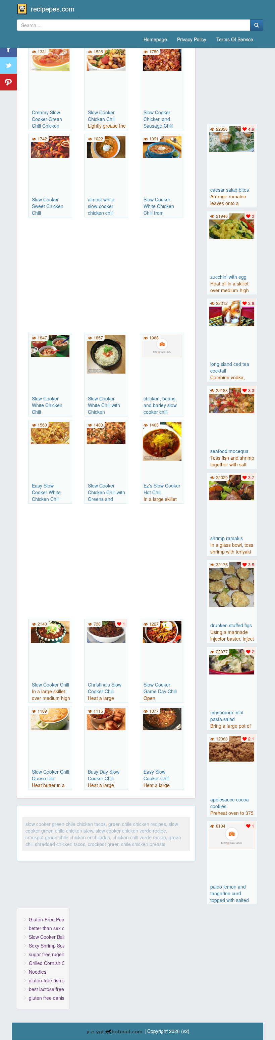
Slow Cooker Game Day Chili (160, 688)
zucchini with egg (228, 276)
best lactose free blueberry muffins (46, 989)
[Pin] (8, 82)
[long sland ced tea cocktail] (232, 312)
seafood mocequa (229, 451)
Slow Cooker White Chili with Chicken (104, 405)
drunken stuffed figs (231, 625)
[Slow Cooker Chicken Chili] (106, 59)
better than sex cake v (46, 928)
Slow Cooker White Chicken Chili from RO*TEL (159, 209)
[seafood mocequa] (232, 399)
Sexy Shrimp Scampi (46, 945)
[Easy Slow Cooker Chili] (162, 718)
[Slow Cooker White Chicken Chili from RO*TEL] (162, 146)
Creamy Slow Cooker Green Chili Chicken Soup (47, 122)
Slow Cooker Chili (50, 684)
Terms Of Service (234, 39)
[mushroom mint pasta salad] (232, 660)
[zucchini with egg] (232, 225)
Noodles (37, 971)
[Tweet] (8, 65)
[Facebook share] (8, 48)
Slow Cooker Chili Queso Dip (50, 775)
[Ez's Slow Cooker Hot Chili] (162, 440)
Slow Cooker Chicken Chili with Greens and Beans (106, 495)
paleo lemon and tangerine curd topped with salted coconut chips (229, 896)
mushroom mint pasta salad (226, 715)
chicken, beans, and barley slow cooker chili (160, 405)
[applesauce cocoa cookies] (232, 747)
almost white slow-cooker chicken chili (101, 206)
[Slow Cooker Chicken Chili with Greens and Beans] (106, 432)
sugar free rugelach (46, 954)
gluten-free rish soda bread (46, 980)
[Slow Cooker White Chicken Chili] (50, 345)
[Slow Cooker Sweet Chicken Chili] (50, 146)
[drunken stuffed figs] (232, 583)
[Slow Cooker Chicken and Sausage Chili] (162, 59)
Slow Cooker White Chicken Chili (47, 405)
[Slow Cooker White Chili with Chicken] (106, 353)
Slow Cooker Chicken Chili (101, 115)
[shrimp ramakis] (232, 486)
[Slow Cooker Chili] (50, 631)
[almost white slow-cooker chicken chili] (106, 146)
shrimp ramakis (226, 538)
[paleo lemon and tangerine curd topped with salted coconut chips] (232, 835)
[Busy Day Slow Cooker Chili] (106, 718)
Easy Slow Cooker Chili (156, 775)
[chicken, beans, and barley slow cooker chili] (162, 345)
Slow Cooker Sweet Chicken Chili (47, 206)
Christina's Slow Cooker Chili (104, 688)
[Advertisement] (106, 276)
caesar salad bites (229, 189)
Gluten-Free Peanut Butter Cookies (46, 919)
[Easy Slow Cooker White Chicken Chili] (50, 432)
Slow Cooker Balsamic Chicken (46, 936)
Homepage (155, 39)
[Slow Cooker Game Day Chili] (162, 631)
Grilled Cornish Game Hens (46, 963)
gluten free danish (46, 997)
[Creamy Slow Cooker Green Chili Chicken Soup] (50, 59)
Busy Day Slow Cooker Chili (103, 775)
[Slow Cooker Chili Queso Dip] (50, 718)
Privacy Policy (191, 39)
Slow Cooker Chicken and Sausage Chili (158, 119)
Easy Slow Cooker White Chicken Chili (46, 492)
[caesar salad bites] (232, 138)
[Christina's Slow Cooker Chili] (106, 631)
